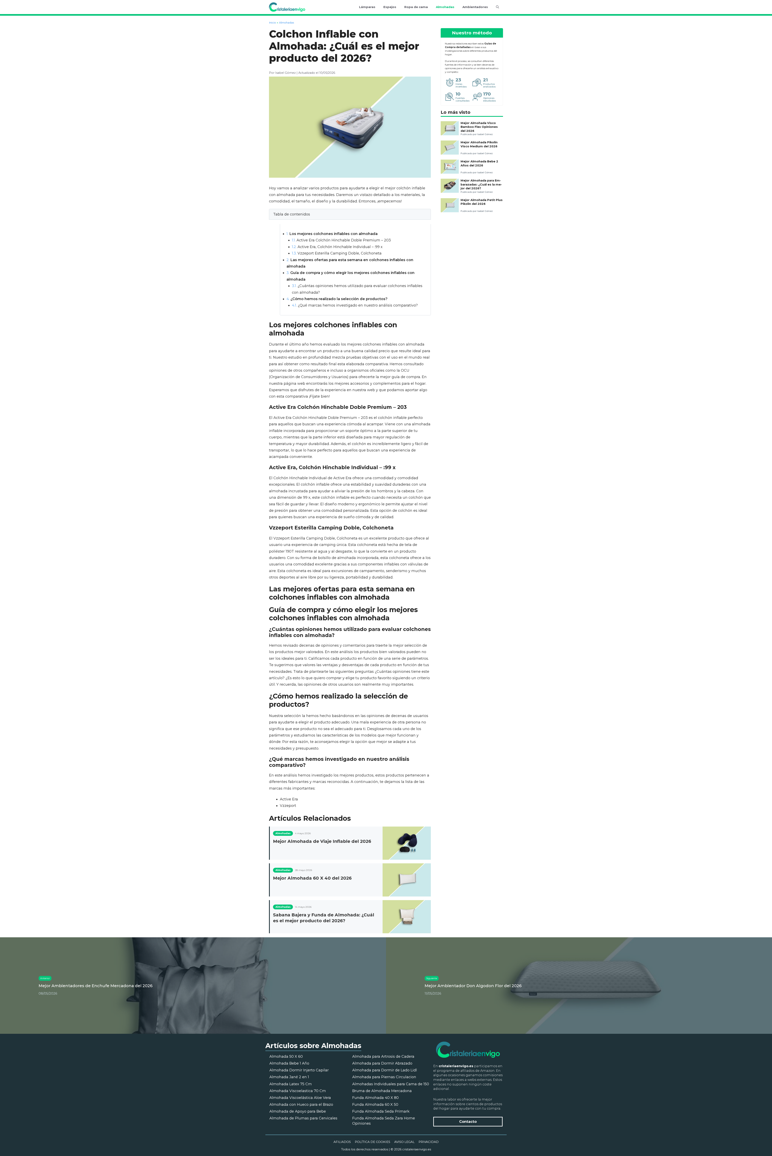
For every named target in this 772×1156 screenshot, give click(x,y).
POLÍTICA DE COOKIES (372, 1142)
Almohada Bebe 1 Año (289, 1063)
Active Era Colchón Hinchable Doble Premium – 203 (341, 240)
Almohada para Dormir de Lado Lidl (384, 1070)
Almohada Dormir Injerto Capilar (299, 1070)
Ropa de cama (416, 7)
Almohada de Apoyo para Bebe (297, 1111)
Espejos (389, 7)
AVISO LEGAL (404, 1142)
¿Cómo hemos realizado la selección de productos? (336, 299)
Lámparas (367, 7)
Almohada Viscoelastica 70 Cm (297, 1091)
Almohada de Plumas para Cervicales (303, 1118)
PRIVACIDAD (429, 1142)
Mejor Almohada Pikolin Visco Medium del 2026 (479, 144)
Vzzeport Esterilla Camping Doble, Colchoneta (337, 253)
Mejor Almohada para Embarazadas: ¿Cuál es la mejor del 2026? (481, 184)
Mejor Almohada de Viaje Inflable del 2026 (322, 841)
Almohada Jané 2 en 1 (289, 1077)
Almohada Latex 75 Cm (290, 1084)
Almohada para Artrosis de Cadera (383, 1056)
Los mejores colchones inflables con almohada (332, 234)
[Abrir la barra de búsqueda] (497, 7)
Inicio (272, 22)
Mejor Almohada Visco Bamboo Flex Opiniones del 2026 (479, 127)
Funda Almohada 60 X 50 (375, 1104)
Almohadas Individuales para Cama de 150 (390, 1084)
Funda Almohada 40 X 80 (375, 1097)
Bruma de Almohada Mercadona (382, 1091)
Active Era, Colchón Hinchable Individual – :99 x (337, 247)
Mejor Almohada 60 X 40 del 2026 (312, 878)
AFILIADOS (342, 1142)
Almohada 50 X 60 (286, 1056)
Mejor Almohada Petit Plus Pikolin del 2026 (482, 202)
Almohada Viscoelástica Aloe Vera (300, 1097)
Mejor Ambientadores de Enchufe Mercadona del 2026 (95, 985)
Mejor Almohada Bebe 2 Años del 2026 (479, 163)
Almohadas (445, 7)
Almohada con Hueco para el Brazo (301, 1104)
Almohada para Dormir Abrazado (382, 1063)
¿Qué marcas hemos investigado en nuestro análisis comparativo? (355, 305)
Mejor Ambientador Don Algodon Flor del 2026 (473, 985)
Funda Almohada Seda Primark (381, 1111)
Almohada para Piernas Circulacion (384, 1077)
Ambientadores (475, 7)
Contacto (468, 1121)
